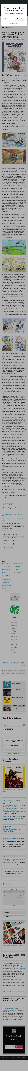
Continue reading (14, 23)
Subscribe (20, 19)
